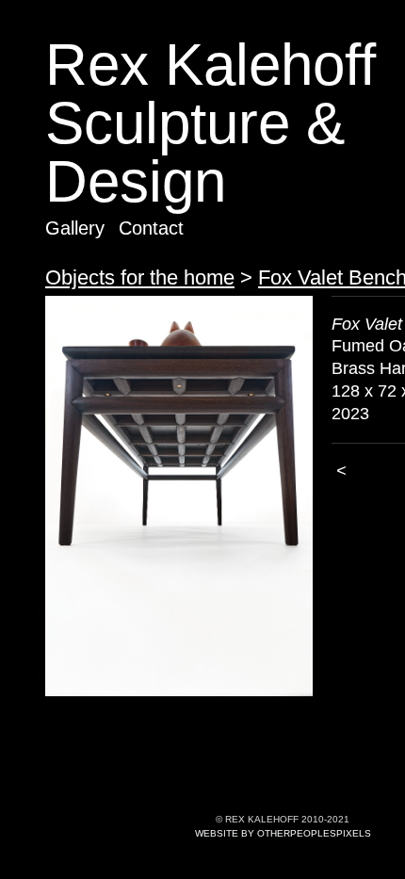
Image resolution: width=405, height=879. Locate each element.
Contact (151, 228)
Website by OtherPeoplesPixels (283, 833)
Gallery (75, 228)
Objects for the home (140, 277)
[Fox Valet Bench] (179, 496)
